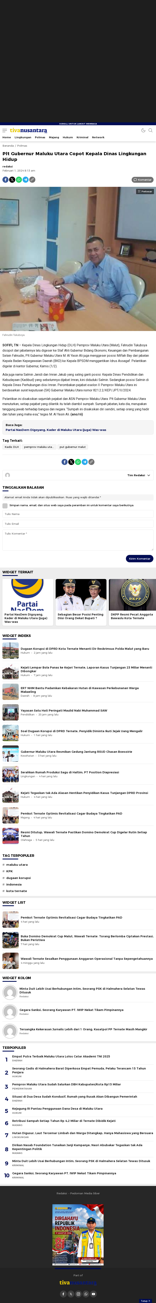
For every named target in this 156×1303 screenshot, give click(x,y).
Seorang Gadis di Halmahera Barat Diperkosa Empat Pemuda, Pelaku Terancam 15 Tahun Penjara (79, 1070)
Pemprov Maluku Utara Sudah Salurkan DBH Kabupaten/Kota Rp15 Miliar (66, 1084)
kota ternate (16, 891)
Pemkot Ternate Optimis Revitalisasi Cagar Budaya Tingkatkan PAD (71, 813)
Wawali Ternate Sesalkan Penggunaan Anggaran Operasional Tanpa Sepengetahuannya (87, 958)
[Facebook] (5, 180)
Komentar (145, 179)
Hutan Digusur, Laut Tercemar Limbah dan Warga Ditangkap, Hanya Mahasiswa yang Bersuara (82, 1133)
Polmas (22, 145)
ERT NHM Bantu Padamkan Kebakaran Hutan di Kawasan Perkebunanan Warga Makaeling (80, 689)
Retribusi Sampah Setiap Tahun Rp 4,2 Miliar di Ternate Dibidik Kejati (64, 1121)
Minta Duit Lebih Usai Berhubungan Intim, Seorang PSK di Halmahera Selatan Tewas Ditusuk (82, 990)
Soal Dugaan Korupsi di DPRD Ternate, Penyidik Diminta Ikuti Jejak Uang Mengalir (82, 731)
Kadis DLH (12, 446)
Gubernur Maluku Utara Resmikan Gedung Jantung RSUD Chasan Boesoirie (76, 751)
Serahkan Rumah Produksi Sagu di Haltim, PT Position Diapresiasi (70, 772)
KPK (9, 871)
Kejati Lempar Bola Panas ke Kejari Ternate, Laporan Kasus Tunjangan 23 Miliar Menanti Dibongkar (86, 669)
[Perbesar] (78, 329)
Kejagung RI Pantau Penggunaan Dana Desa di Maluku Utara (57, 1108)
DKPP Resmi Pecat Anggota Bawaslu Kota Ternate (132, 616)
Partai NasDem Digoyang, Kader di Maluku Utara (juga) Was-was (56, 430)
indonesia (14, 884)
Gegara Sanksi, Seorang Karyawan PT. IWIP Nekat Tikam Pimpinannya (72, 1010)
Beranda (8, 145)
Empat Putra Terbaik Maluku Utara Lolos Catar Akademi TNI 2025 (61, 1056)
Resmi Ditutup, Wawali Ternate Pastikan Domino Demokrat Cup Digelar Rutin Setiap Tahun (84, 834)
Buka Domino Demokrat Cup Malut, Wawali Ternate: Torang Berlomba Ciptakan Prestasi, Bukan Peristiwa (87, 938)
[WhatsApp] (19, 180)
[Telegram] (26, 180)
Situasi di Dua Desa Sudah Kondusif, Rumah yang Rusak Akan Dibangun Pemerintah (74, 1096)
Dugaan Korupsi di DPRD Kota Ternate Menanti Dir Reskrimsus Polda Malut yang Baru (85, 648)
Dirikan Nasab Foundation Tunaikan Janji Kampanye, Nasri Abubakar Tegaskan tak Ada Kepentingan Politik (77, 1147)
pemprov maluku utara (39, 446)
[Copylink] (32, 180)
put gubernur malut (73, 446)
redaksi (7, 166)
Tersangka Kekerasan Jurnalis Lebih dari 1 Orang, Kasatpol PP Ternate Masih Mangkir (83, 1029)
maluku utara (17, 865)
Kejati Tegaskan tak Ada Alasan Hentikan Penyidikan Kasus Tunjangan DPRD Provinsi (84, 793)
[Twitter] (12, 180)
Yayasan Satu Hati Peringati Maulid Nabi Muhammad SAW (64, 710)
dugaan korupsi (18, 878)
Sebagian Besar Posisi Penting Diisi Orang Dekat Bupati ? (80, 616)
